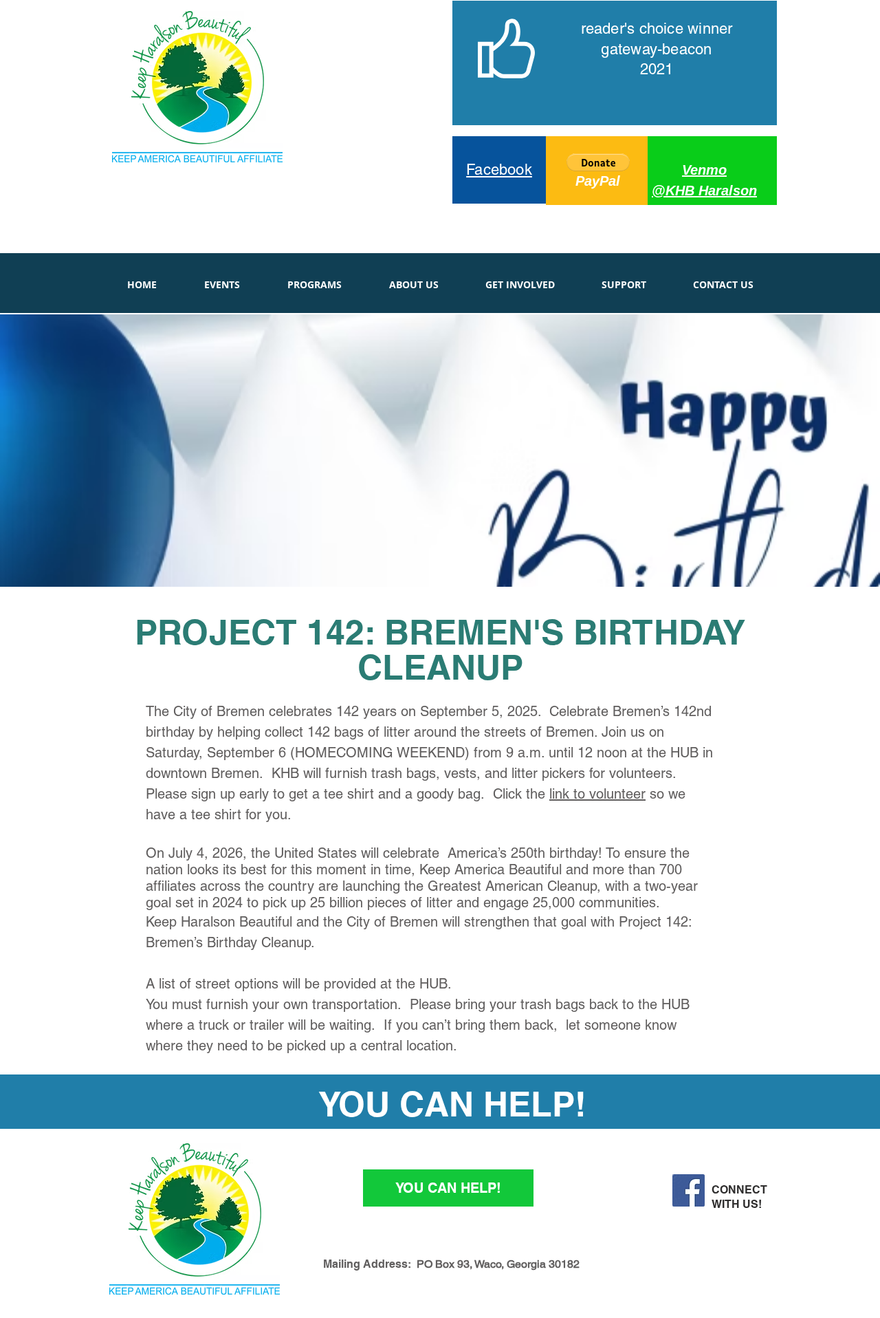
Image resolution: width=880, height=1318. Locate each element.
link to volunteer (597, 794)
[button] (598, 162)
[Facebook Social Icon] (688, 1190)
